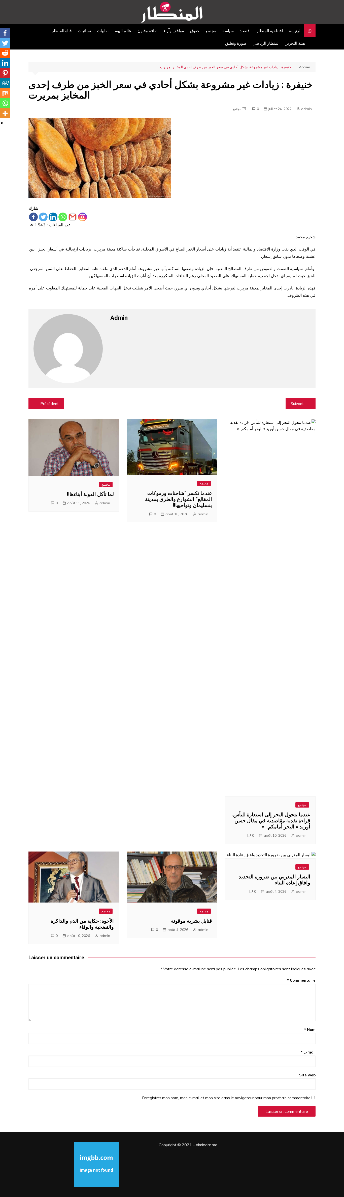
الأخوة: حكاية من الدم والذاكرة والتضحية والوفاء (82, 924)
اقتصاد (245, 30)
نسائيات (84, 30)
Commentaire (301, 980)
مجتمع (211, 30)
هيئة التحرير (295, 43)
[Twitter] (43, 217)
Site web (307, 1075)
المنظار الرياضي (266, 43)
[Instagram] (82, 217)
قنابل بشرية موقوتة (191, 921)
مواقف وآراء (173, 30)
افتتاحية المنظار (270, 30)
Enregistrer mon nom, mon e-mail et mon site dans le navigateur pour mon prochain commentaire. (226, 1097)
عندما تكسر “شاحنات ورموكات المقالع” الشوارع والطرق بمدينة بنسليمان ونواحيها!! (178, 499)
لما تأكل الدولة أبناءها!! (90, 494)
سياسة (228, 30)
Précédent (49, 403)
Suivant (297, 403)
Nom (310, 1029)
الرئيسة (295, 30)
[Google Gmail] (72, 217)
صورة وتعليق (236, 43)
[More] (5, 113)
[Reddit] (5, 53)
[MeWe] (5, 83)
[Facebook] (33, 217)
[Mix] (5, 93)
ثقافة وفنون (147, 30)
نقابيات (103, 30)
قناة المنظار (62, 30)
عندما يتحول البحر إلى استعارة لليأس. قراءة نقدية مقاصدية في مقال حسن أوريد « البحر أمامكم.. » (271, 821)
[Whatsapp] (62, 217)
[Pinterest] (5, 73)
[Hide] (2, 123)
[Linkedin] (53, 217)
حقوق (195, 30)
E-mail (308, 1052)
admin (306, 109)
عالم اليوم (123, 30)
